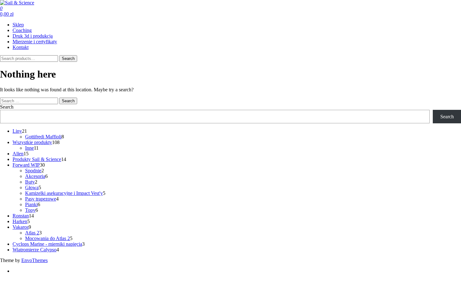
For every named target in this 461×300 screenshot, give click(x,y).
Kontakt (21, 47)
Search (68, 58)
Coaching (22, 30)
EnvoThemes (34, 260)
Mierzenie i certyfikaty (35, 41)
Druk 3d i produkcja (33, 36)
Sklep (18, 24)
